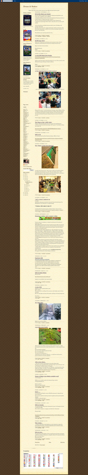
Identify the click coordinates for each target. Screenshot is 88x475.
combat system (25, 153)
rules (24, 146)
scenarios (24, 139)
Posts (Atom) (42, 444)
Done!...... (37, 392)
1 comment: (48, 117)
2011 (25, 192)
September (27, 185)
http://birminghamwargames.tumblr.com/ (42, 276)
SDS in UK (38, 134)
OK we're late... (39, 432)
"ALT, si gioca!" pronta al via (42, 199)
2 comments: (47, 297)
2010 (25, 193)
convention (25, 113)
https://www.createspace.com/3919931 (42, 259)
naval (24, 127)
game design (25, 133)
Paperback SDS (39, 258)
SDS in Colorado (39, 405)
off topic (24, 138)
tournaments (25, 114)
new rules (24, 116)
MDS (24, 118)
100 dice (24, 119)
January (26, 190)
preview (24, 144)
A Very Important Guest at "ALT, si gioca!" (46, 71)
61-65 (24, 117)
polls (24, 124)
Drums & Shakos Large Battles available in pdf (47, 376)
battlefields (25, 135)
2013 (25, 177)
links (24, 130)
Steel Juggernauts (26, 150)
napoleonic (25, 112)
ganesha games (25, 143)
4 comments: (47, 358)
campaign (24, 141)
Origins (24, 131)
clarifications (25, 142)
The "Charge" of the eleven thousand (44, 145)
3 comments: (47, 35)
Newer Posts (37, 442)
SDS (24, 111)
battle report (25, 120)
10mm (24, 147)
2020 (25, 174)
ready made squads (26, 123)
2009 (25, 195)
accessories (25, 151)
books (24, 132)
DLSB (24, 140)
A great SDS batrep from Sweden (43, 55)
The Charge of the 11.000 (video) (43, 122)
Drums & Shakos (30, 6)
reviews (24, 156)
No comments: (47, 65)
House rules (25, 148)
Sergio (26, 164)
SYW (24, 129)
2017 (25, 175)
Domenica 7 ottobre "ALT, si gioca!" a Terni (46, 216)
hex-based (25, 154)
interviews (25, 155)
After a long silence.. (40, 362)
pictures (24, 110)
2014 (25, 176)
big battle (24, 137)
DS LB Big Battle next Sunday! (28, 182)
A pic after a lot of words (41, 327)
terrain (24, 128)
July (26, 186)
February (27, 189)
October (26, 184)
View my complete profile (27, 166)
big (23, 152)
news (24, 109)
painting (24, 121)
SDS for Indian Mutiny (40, 273)
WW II (24, 134)
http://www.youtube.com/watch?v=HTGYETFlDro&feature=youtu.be (48, 128)
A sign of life (38, 287)
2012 (25, 179)
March (26, 188)
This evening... (38, 423)
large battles (25, 115)
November (27, 180)
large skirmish (25, 126)
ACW (24, 125)
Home (50, 442)
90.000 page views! (40, 40)
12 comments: (47, 386)
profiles (24, 145)
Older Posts (62, 442)
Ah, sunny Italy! (39, 302)
